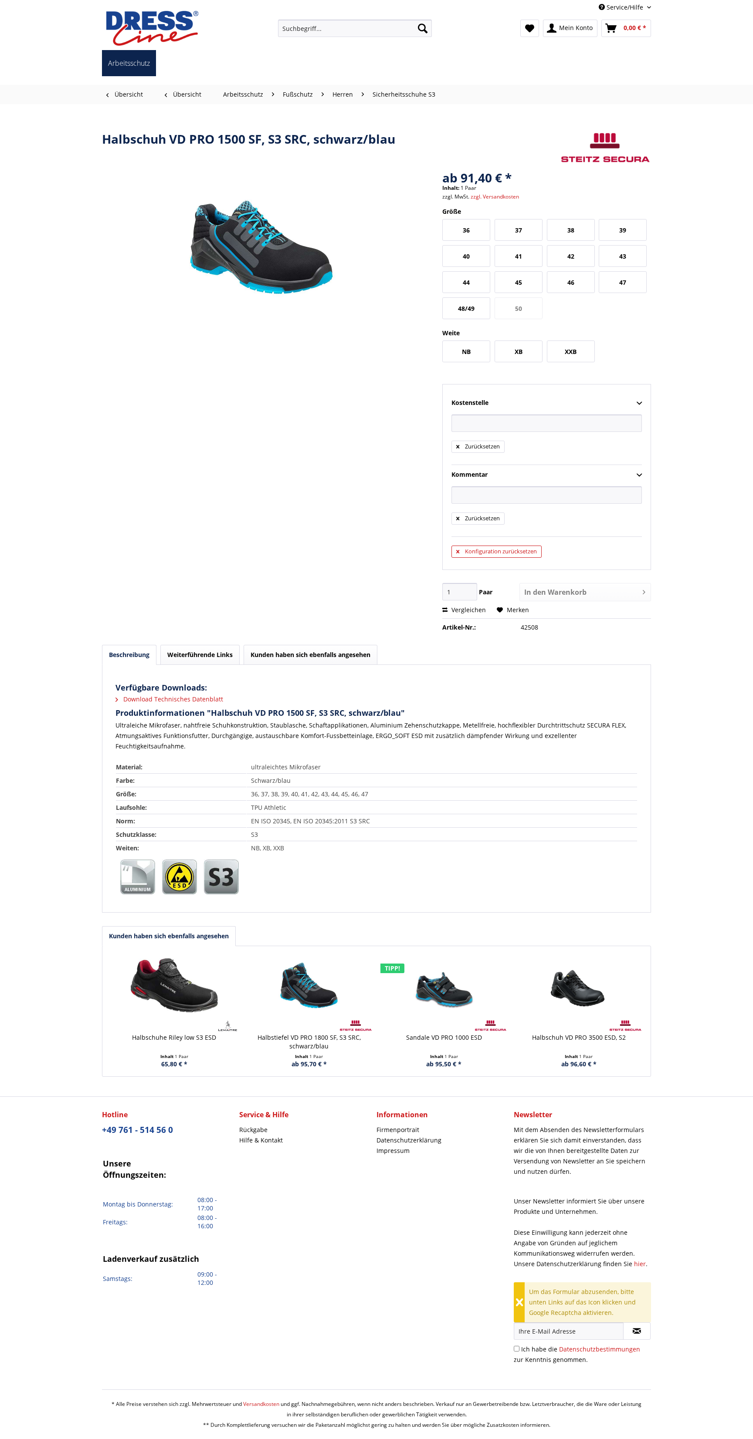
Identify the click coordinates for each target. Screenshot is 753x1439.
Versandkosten (261, 1404)
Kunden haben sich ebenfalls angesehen (169, 936)
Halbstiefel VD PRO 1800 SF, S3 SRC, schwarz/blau (309, 1041)
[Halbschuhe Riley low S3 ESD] (174, 985)
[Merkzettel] (529, 28)
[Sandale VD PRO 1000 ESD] (444, 985)
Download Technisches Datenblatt (172, 699)
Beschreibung (129, 654)
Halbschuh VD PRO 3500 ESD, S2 (579, 1037)
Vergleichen (468, 610)
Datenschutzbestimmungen (599, 1349)
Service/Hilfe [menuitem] (625, 7)
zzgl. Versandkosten (495, 196)
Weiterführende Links (200, 654)
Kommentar (469, 474)
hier (640, 1264)
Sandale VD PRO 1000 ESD (444, 1037)
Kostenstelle (469, 402)
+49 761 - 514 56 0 (137, 1130)
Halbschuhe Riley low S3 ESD (174, 1037)
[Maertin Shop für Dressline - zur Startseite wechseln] (152, 28)
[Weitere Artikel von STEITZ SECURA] (605, 147)
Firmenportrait (397, 1130)
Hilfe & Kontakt (261, 1140)
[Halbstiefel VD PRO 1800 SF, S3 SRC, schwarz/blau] (309, 985)
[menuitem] (355, 28)
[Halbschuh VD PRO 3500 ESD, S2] (579, 985)
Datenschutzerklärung (408, 1140)
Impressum (393, 1150)
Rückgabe (253, 1130)
